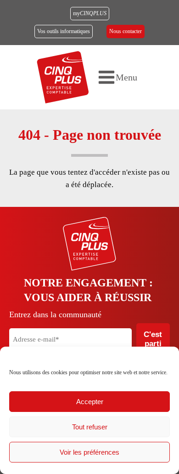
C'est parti (153, 339)
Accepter (89, 401)
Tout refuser (89, 427)
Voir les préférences (89, 452)
